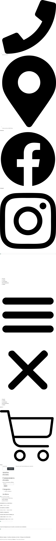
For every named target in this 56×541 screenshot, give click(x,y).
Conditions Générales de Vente (13, 537)
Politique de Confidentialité (25, 537)
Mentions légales (3, 537)
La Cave (3, 280)
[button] (28, 342)
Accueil (3, 278)
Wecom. (14, 539)
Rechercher (5, 466)
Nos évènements (5, 282)
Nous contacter (5, 499)
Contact (3, 284)
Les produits (4, 281)
